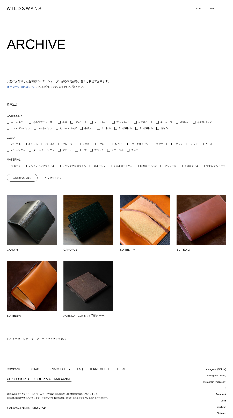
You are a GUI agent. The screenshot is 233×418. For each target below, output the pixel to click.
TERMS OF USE (100, 369)
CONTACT (34, 369)
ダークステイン (140, 144)
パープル (16, 144)
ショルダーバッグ (20, 128)
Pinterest (221, 413)
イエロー (87, 144)
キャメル (33, 144)
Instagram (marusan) (214, 381)
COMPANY (14, 369)
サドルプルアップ (215, 165)
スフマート (162, 144)
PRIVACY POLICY (59, 369)
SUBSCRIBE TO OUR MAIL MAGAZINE (41, 379)
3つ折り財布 (125, 128)
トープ (83, 150)
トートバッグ (45, 128)
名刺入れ (185, 122)
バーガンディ (18, 150)
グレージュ (69, 144)
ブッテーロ (171, 165)
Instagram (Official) (216, 369)
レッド (194, 144)
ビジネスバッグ (68, 128)
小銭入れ (89, 128)
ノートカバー (101, 122)
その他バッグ (204, 122)
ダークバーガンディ (44, 150)
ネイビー (119, 144)
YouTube (221, 407)
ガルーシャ (100, 165)
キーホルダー (18, 122)
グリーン (67, 150)
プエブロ (16, 165)
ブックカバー (123, 122)
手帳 (64, 122)
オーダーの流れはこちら (22, 86)
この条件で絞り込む (22, 178)
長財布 (164, 128)
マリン (179, 144)
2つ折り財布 (146, 128)
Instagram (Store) (216, 375)
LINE (223, 400)
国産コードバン (148, 165)
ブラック (99, 150)
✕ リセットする (52, 178)
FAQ (80, 369)
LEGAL (121, 369)
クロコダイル (191, 165)
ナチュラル (117, 150)
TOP (9, 338)
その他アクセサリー (44, 122)
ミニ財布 (106, 128)
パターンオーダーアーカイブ (32, 338)
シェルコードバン (123, 165)
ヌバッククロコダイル (74, 165)
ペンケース (81, 122)
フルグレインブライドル (41, 165)
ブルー (103, 144)
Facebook (220, 394)
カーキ (209, 144)
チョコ (134, 150)
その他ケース (145, 122)
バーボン (50, 144)
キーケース (166, 122)
